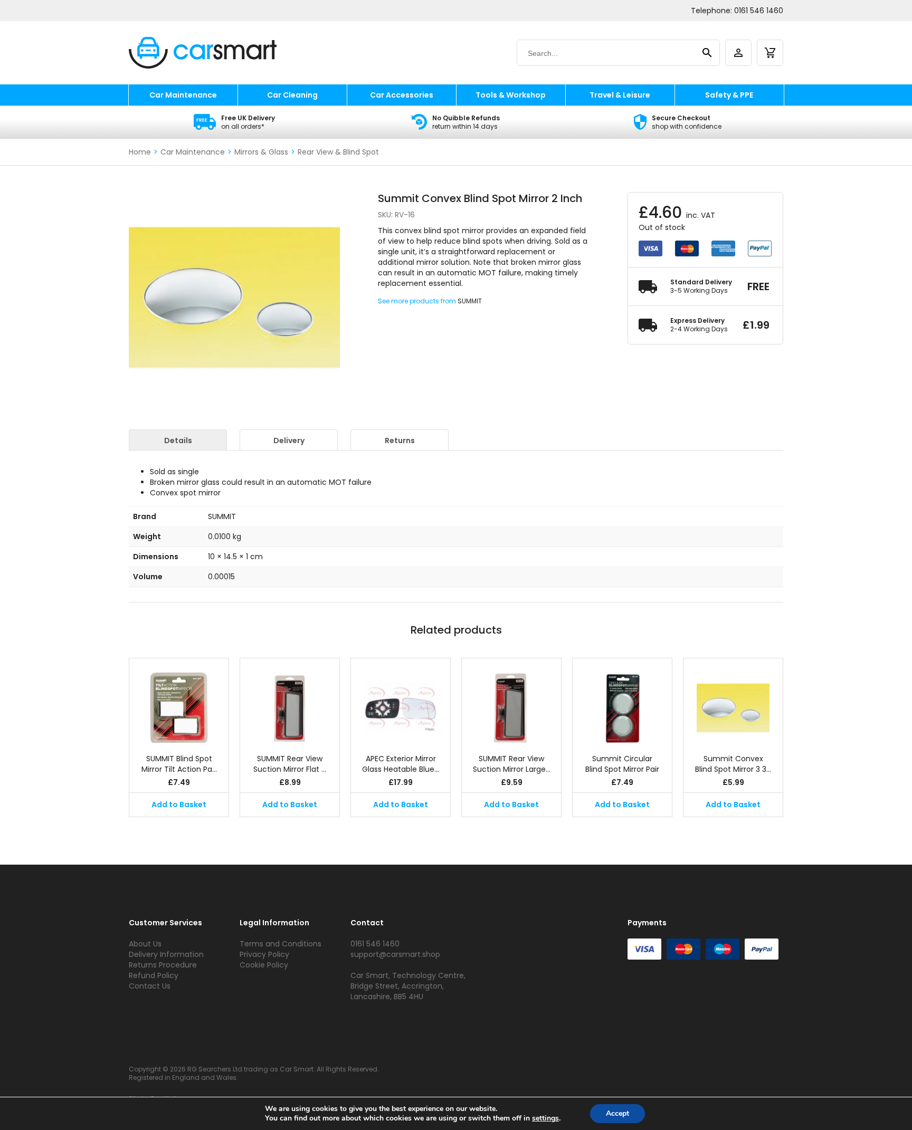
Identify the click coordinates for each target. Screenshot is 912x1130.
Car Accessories (401, 95)
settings (545, 1118)
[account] (738, 53)
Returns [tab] (400, 440)
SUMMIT (470, 300)
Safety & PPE (729, 95)
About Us (145, 944)
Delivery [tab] (289, 440)
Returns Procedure (163, 965)
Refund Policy (153, 975)
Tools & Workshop (511, 95)
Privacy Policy (264, 954)
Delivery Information (166, 954)
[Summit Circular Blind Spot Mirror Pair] (622, 700)
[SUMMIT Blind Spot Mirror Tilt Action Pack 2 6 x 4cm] (179, 700)
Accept (617, 1113)
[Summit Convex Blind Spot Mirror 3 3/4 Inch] (733, 700)
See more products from (418, 300)
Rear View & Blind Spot (338, 152)
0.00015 (221, 576)
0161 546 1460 (758, 10)
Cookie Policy (264, 965)
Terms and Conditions (280, 944)
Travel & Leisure (620, 95)
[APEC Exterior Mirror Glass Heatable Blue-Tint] (400, 700)
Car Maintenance (183, 95)
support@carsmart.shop (395, 954)
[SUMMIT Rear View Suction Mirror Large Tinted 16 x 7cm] (511, 700)
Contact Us (149, 986)
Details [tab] (178, 440)
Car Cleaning (292, 95)
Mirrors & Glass (261, 152)
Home (140, 152)
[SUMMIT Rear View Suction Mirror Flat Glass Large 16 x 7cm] (289, 700)
